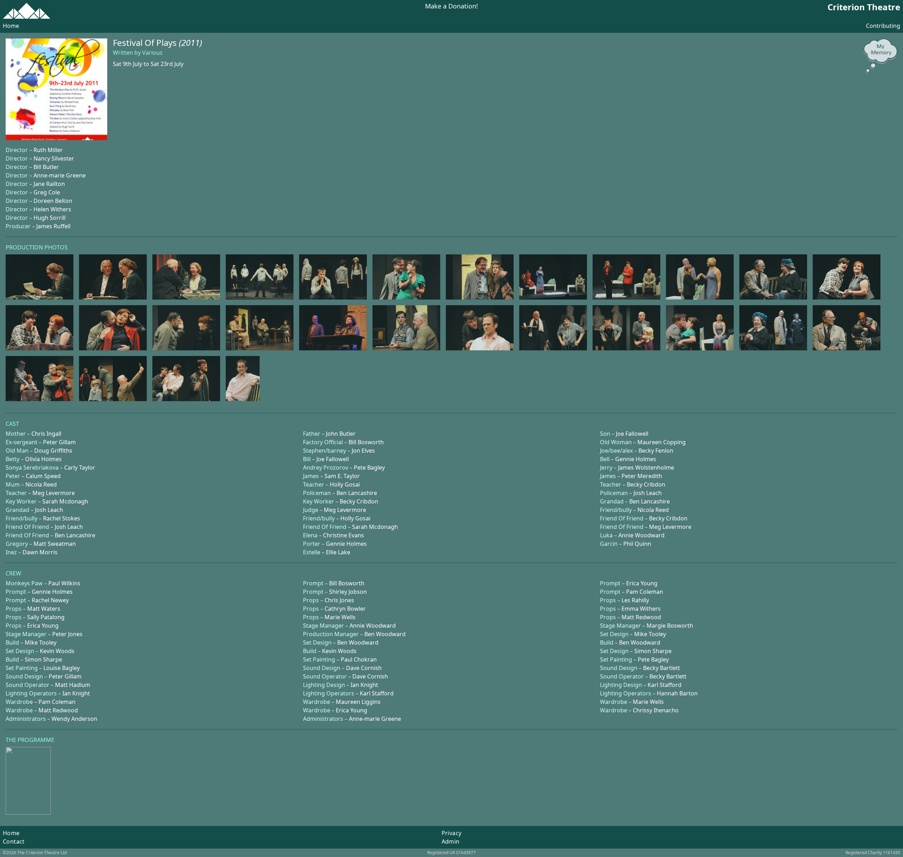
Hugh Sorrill (50, 218)
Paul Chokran (359, 659)
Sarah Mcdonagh (65, 501)
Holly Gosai (345, 484)
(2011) (190, 42)
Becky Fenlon (655, 450)
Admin (451, 841)
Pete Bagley (369, 467)
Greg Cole (47, 192)
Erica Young (641, 583)
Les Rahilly (635, 600)
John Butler (341, 433)
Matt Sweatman (55, 544)
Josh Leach (648, 493)
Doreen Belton (53, 201)
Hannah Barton (677, 693)
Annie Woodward (641, 535)
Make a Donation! (451, 6)
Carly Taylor (79, 467)
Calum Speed (43, 476)
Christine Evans (343, 535)
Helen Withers (52, 209)
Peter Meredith (642, 476)
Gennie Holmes (635, 459)
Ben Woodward (385, 634)
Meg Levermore (53, 493)
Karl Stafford (664, 685)
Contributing (883, 26)
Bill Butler (46, 167)
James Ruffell (53, 226)
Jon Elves (363, 450)
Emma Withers (641, 608)
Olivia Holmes (43, 459)
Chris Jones (339, 600)
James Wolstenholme (646, 467)
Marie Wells (340, 617)
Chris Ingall (46, 433)
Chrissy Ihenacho (656, 710)
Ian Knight (364, 685)
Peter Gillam (59, 442)
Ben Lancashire (357, 493)
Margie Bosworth (670, 625)
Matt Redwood (641, 617)
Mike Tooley (650, 634)
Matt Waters (43, 608)
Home (11, 26)
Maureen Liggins (358, 702)
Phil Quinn (637, 544)
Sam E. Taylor (342, 476)
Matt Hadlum (72, 685)
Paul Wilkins (64, 583)
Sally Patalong (46, 617)
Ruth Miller (48, 150)
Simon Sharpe (653, 651)
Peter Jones (67, 634)
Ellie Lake (338, 552)
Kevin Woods (57, 651)
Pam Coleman (644, 592)
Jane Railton (49, 184)
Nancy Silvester (54, 158)
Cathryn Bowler (345, 608)
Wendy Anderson (74, 719)
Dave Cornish (364, 668)
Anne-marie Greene (60, 175)
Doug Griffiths (53, 450)
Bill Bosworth (366, 442)
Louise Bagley (61, 668)
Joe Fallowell (632, 433)
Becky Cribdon (646, 484)
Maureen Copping (661, 442)
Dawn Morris (40, 552)
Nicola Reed (41, 484)
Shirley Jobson (348, 592)
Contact (14, 841)
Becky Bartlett (661, 668)
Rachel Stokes (61, 518)
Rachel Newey (50, 600)
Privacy (452, 833)
